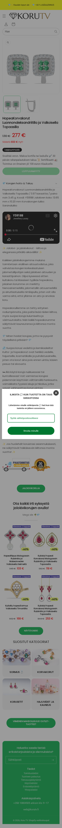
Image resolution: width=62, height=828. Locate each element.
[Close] (56, 393)
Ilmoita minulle (31, 430)
